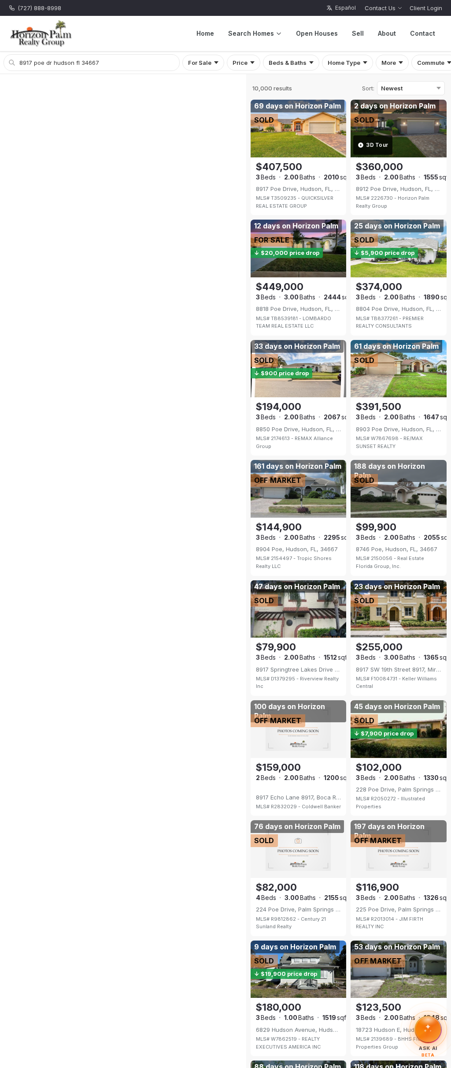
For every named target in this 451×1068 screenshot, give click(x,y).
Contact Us (380, 7)
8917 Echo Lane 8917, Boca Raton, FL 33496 (298, 797)
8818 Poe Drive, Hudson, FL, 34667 (298, 308)
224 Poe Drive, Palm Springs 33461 (298, 909)
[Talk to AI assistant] (428, 1027)
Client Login (426, 7)
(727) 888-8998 (39, 7)
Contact (422, 33)
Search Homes (251, 33)
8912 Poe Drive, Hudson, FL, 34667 (398, 188)
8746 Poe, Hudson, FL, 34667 (396, 549)
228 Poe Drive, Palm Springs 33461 (398, 789)
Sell (358, 33)
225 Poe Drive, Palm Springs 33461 (398, 909)
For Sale (199, 62)
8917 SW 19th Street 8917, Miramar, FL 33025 (398, 669)
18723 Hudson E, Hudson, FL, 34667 (398, 1029)
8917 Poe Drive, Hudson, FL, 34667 (298, 188)
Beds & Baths (288, 62)
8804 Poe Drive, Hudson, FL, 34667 (398, 308)
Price (240, 62)
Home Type (344, 62)
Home (205, 33)
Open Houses (317, 33)
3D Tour (377, 145)
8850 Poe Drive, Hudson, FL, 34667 (298, 429)
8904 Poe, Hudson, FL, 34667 (297, 549)
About (387, 33)
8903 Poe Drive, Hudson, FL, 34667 (398, 429)
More (388, 62)
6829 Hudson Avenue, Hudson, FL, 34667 (298, 1029)
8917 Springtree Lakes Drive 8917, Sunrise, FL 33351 (298, 669)
